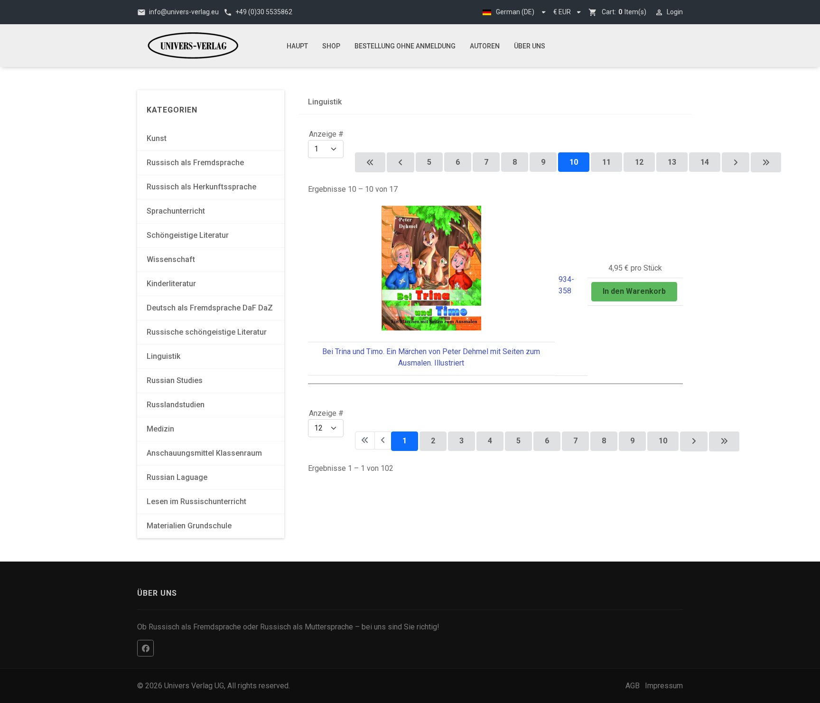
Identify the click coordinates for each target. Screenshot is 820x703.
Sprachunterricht (176, 211)
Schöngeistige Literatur (188, 235)
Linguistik (163, 356)
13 (672, 162)
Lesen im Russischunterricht (196, 501)
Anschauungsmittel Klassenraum (204, 453)
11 (606, 162)
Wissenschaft (171, 259)
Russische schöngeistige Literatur (207, 332)
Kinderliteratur (171, 283)
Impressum (664, 685)
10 (663, 440)
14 (704, 162)
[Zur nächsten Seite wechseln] (735, 162)
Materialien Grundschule (189, 525)
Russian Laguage (177, 477)
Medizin (160, 428)
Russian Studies (175, 380)
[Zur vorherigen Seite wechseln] (400, 162)
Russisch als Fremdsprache (195, 162)
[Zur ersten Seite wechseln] (370, 162)
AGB (632, 685)
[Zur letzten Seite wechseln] (766, 162)
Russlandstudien (176, 404)
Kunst (157, 138)
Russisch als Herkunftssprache (201, 186)
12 (639, 162)
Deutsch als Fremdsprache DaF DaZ (210, 307)
